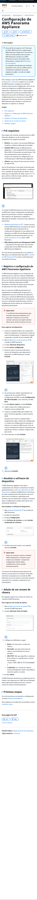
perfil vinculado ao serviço (13, 237)
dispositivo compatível (11, 82)
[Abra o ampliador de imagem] (3, 206)
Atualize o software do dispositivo (15, 118)
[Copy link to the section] (2, 131)
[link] (30, 15)
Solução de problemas (15, 698)
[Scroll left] (10, 5)
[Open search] (33, 6)
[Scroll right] (29, 5)
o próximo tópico (7, 704)
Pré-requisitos (9, 111)
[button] (7, 43)
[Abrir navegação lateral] (2, 10)
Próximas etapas (9, 123)
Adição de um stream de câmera (15, 121)
